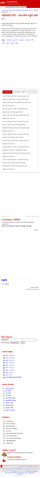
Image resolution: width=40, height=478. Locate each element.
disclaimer (30, 466)
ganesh (15, 40)
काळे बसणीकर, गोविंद (10, 398)
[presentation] (7, 92)
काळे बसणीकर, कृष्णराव (10, 400)
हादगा (16, 43)
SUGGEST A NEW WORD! (32, 289)
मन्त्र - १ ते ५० (8, 375)
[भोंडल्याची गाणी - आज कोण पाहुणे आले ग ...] (32, 10)
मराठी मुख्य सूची (5, 10)
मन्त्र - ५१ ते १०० (9, 372)
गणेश (32, 40)
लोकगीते (17, 10)
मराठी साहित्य (12, 10)
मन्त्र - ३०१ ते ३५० (10, 360)
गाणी (4, 43)
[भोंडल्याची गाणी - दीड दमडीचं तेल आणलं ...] (10, 12)
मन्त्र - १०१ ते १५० (10, 370)
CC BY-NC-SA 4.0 (31, 472)
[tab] (7, 92)
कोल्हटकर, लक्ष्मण (9, 405)
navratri (27, 40)
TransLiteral (14, 471)
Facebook (11, 226)
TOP (36, 230)
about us (36, 466)
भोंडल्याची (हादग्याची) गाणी (25, 10)
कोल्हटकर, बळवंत (9, 403)
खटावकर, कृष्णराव (9, 388)
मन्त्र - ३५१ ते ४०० (10, 358)
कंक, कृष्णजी (8, 395)
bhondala (9, 40)
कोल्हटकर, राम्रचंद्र (10, 410)
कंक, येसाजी (8, 393)
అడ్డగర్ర (4, 280)
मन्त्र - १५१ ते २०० (10, 367)
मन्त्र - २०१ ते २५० (10, 365)
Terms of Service (18, 468)
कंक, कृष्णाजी (8, 391)
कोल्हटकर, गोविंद (9, 408)
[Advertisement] (20, 66)
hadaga (21, 40)
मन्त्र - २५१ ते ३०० (10, 363)
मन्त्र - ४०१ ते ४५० (10, 355)
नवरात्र (7, 43)
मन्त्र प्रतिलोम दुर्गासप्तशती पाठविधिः (13, 377)
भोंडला (12, 43)
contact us (23, 466)
